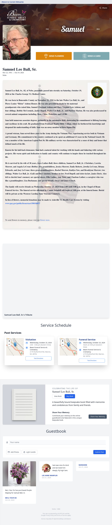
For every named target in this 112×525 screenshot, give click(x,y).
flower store (44, 220)
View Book (57, 396)
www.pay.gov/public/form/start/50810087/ (22, 203)
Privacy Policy (50, 515)
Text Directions (38, 358)
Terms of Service (62, 515)
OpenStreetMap (58, 519)
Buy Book (69, 396)
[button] (15, 344)
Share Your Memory (97, 416)
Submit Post (99, 452)
